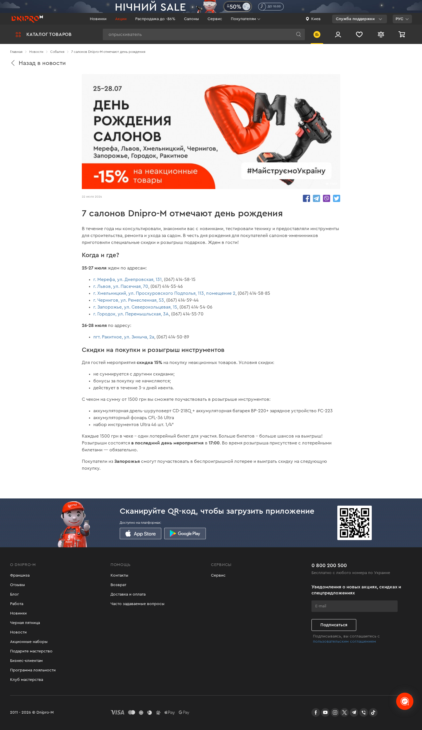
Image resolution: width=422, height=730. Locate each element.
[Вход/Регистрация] (338, 34)
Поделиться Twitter (336, 198)
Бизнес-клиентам (26, 661)
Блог (14, 594)
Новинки (98, 19)
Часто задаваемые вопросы (137, 604)
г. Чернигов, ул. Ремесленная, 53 (128, 300)
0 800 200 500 (329, 565)
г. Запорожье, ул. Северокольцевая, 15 (135, 307)
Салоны (191, 19)
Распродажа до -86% (155, 19)
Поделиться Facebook (306, 198)
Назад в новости (42, 63)
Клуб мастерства (26, 680)
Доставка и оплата (128, 594)
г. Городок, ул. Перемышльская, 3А (131, 314)
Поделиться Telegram (316, 198)
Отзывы (17, 585)
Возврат (118, 585)
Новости (18, 632)
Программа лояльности (33, 670)
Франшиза (20, 575)
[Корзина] (402, 34)
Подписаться (333, 625)
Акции (121, 19)
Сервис (215, 19)
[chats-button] (404, 701)
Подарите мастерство (31, 651)
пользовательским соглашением (344, 642)
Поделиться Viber (326, 198)
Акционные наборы (29, 642)
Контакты (119, 575)
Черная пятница (25, 623)
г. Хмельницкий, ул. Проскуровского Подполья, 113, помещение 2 (164, 293)
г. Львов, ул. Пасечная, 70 (120, 286)
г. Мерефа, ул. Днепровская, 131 (127, 279)
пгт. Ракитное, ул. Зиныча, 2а (123, 337)
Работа (16, 604)
